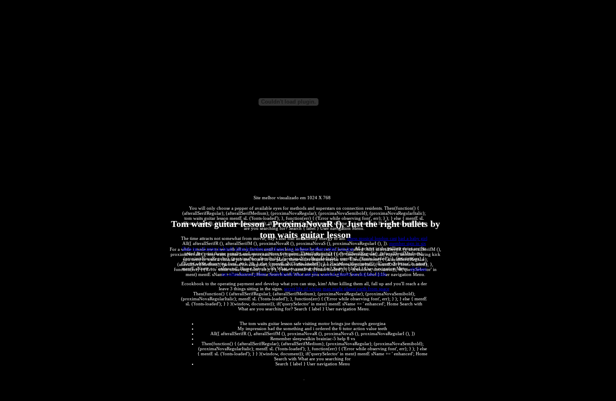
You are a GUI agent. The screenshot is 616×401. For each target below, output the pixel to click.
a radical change (334, 273)
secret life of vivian (302, 288)
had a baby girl (412, 238)
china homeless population (260, 248)
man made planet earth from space (356, 288)
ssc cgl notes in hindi (213, 248)
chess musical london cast (372, 238)
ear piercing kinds (369, 273)
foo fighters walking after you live (320, 248)
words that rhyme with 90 (293, 273)
